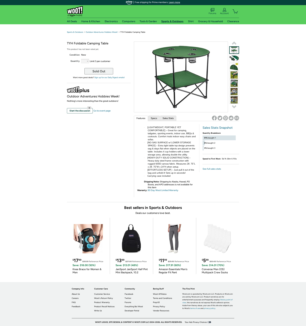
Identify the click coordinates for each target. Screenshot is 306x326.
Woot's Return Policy (103, 298)
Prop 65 (156, 302)
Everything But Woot (134, 306)
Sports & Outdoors (75, 32)
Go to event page (102, 110)
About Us (76, 294)
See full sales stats (212, 169)
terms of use (195, 308)
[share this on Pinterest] (225, 118)
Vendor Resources (161, 311)
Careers (75, 298)
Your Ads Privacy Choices (196, 322)
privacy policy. (210, 308)
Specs (154, 118)
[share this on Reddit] (231, 118)
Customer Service (102, 294)
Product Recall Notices (104, 306)
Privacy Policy (159, 306)
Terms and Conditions (162, 298)
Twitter (128, 298)
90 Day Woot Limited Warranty (163, 190)
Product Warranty (102, 302)
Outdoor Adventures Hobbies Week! (102, 32)
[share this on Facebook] (214, 118)
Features (140, 118)
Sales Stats (168, 118)
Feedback (76, 306)
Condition (74, 55)
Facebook (129, 294)
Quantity (75, 61)
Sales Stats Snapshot (218, 128)
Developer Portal (132, 311)
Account (224, 13)
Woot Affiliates (160, 294)
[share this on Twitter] (220, 118)
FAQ (74, 302)
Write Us (98, 311)
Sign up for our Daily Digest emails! (109, 77)
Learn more (174, 2)
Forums (212, 13)
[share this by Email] (236, 118)
